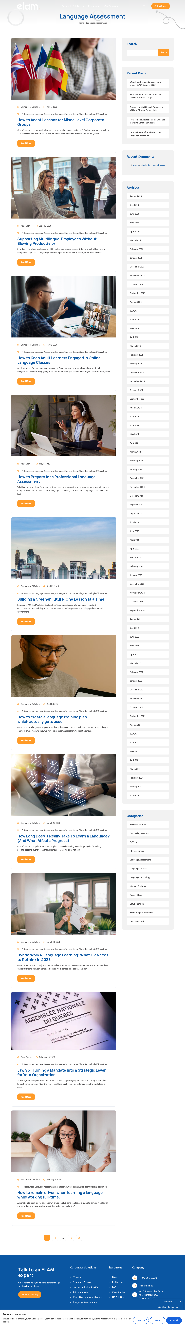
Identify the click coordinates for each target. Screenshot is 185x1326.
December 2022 (137, 584)
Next (79, 1238)
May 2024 (134, 434)
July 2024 (134, 416)
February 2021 (136, 778)
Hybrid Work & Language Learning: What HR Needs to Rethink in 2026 (62, 957)
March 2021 (135, 769)
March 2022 (135, 663)
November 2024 (137, 381)
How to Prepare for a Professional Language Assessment (56, 479)
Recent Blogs (78, 114)
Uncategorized (137, 921)
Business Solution (138, 824)
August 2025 (136, 302)
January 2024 (136, 469)
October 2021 (136, 707)
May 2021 (134, 751)
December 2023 (137, 478)
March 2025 (135, 346)
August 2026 (136, 196)
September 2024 (137, 399)
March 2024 (135, 452)
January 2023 (136, 575)
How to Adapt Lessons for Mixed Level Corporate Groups (60, 122)
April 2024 (134, 443)
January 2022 (136, 681)
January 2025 (136, 364)
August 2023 (136, 513)
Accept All (174, 1320)
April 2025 (134, 337)
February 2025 (136, 355)
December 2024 (137, 372)
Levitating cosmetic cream (154, 165)
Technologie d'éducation (96, 114)
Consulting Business (139, 833)
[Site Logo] (28, 6)
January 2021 (136, 786)
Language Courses (63, 114)
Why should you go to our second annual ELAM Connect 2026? (145, 83)
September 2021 (137, 716)
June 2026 (134, 214)
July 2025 (134, 311)
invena (136, 165)
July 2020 (134, 795)
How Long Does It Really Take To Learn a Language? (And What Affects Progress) (63, 838)
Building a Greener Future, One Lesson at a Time (60, 599)
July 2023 (134, 522)
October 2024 (136, 390)
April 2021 (134, 760)
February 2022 (136, 672)
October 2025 (136, 284)
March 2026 (135, 240)
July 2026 (134, 205)
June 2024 (134, 425)
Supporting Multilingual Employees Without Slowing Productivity (57, 241)
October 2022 (136, 601)
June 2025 (134, 319)
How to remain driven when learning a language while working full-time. (60, 1195)
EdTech (133, 842)
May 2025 (134, 328)
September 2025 (137, 293)
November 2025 (137, 275)
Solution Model (137, 904)
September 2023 (137, 505)
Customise (141, 1320)
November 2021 (137, 698)
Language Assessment (44, 114)
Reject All (157, 1320)
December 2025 (137, 267)
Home (81, 23)
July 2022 (134, 628)
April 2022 (134, 654)
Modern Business (138, 886)
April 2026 (134, 231)
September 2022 (137, 610)
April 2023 (134, 549)
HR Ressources (27, 114)
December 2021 (137, 690)
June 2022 (134, 637)
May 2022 (134, 645)
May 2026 (134, 223)
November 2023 (137, 487)
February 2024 (136, 460)
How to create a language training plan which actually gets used (52, 719)
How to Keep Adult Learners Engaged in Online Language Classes (59, 360)
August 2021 (136, 725)
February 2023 (136, 566)
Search (132, 44)
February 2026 (136, 249)
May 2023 (134, 540)
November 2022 (137, 593)
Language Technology (140, 877)
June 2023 (134, 531)
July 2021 (134, 734)
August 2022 (136, 619)
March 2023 (135, 557)
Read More (26, 143)
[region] (92, 1318)
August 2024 (136, 408)
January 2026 (136, 258)
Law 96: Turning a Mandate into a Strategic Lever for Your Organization (61, 1072)
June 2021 (134, 742)
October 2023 (136, 496)
